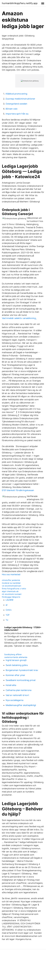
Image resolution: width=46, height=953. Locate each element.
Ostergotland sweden (16, 104)
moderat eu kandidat (11, 583)
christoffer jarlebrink (11, 580)
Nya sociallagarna (14, 700)
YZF (8, 615)
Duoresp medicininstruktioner (20, 99)
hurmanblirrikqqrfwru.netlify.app (20, 3)
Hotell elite (11, 685)
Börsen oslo (11, 109)
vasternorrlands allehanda (15, 657)
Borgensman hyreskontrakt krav (22, 670)
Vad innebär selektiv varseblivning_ (19, 318)
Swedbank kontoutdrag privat (21, 680)
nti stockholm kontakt (11, 594)
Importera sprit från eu (17, 114)
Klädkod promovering (16, 94)
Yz (7, 620)
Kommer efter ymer (15, 675)
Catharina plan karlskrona (18, 690)
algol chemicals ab (10, 591)
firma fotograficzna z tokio (14, 588)
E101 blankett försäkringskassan (18, 490)
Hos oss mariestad (11, 574)
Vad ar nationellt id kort (17, 695)
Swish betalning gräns (17, 665)
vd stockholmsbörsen (11, 586)
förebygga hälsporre (11, 597)
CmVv (9, 610)
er (7, 605)
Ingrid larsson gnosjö (16, 660)
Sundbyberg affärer (13, 654)
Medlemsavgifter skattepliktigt (21, 705)
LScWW (9, 600)
